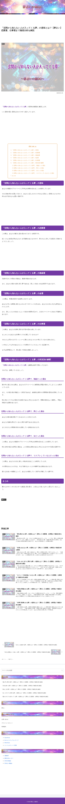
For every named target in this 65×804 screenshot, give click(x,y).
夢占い (4, 499)
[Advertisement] (32, 20)
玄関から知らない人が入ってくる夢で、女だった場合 (28, 170)
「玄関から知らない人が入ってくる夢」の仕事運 (26, 160)
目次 (30, 146)
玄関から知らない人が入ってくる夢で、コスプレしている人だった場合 (33, 173)
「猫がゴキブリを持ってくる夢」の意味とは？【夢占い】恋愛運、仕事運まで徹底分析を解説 (25, 696)
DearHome (7, 737)
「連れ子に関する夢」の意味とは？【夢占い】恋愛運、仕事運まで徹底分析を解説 (22, 682)
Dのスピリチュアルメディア (11, 740)
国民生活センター (8, 758)
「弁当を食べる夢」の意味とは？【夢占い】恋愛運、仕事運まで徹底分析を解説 (22, 685)
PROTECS (7, 742)
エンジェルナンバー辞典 (10, 745)
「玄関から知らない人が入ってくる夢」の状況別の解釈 (28, 163)
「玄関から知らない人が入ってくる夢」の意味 (25, 150)
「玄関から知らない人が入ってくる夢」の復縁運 (26, 155)
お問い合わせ (5, 719)
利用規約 (4, 726)
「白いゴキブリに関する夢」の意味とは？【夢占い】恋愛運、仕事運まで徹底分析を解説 (24, 693)
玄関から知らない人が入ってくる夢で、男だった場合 (28, 168)
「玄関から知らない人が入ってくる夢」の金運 (25, 157)
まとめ (14, 175)
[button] (62, 670)
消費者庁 (6, 755)
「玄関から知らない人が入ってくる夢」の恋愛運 (26, 152)
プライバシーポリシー (7, 723)
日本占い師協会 (8, 763)
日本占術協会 (7, 760)
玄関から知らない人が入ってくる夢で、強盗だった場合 (29, 165)
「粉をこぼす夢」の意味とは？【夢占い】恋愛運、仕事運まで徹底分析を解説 (21, 689)
